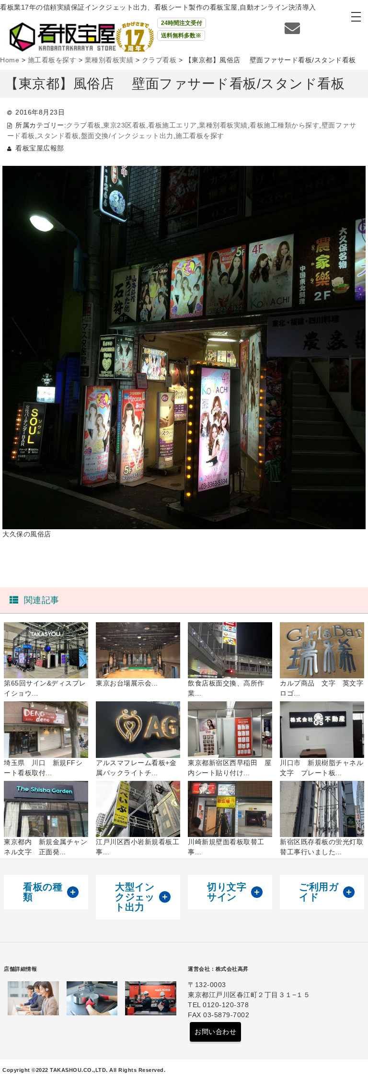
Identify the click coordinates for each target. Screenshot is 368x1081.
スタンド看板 (58, 135)
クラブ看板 (83, 125)
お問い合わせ (215, 1031)
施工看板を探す (199, 135)
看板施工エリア (172, 125)
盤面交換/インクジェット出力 (127, 135)
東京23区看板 (124, 125)
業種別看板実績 (223, 125)
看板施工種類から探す (284, 125)
